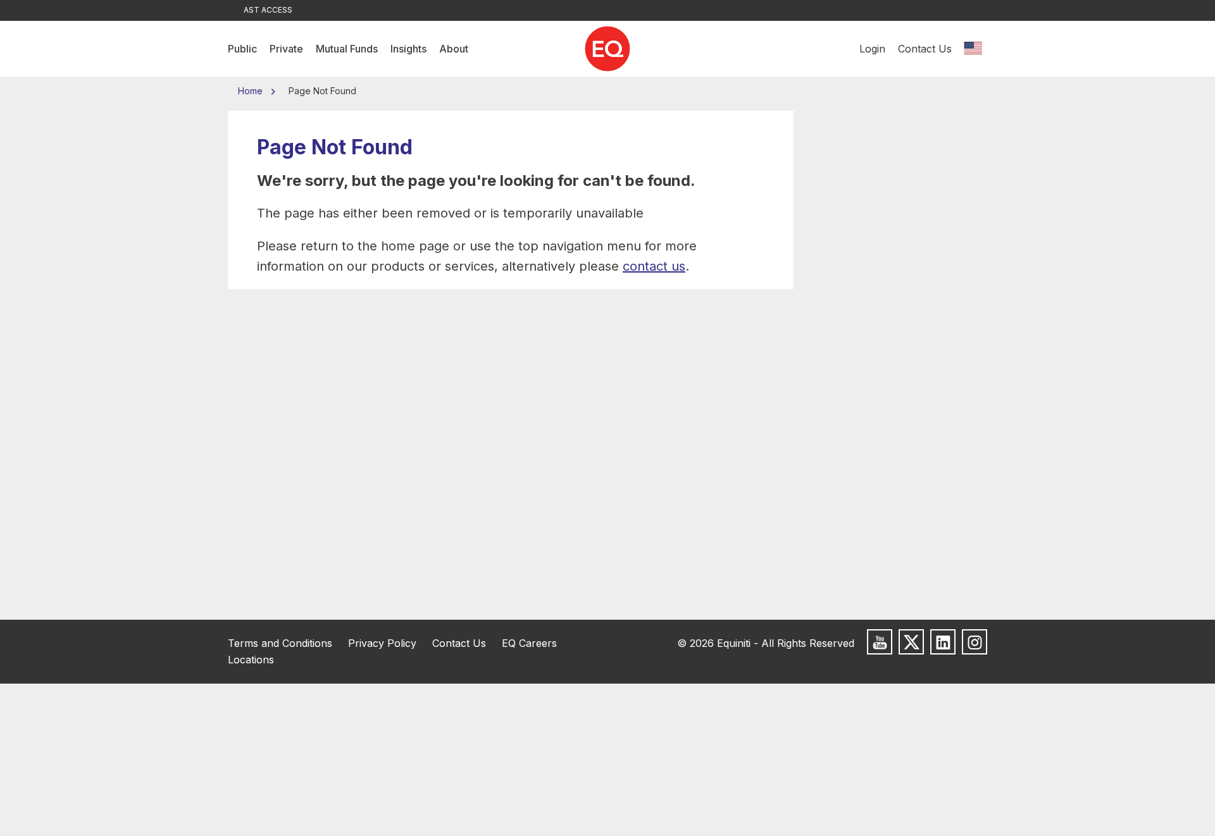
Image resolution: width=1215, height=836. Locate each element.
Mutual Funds (347, 48)
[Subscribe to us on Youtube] (879, 642)
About (453, 48)
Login (872, 48)
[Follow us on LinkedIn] (943, 642)
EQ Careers (529, 643)
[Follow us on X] (911, 642)
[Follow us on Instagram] (974, 642)
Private (286, 48)
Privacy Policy (382, 643)
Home (251, 90)
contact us (654, 266)
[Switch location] (972, 48)
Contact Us (925, 48)
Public (242, 48)
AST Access (268, 10)
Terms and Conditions (280, 643)
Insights (408, 48)
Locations (251, 659)
